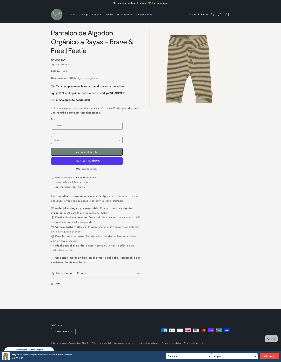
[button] (212, 14)
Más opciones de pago (86, 169)
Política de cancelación (149, 343)
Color (53, 133)
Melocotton (64, 343)
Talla (53, 119)
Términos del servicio (193, 343)
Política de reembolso (171, 343)
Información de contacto (124, 343)
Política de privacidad (101, 343)
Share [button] (57, 283)
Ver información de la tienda (70, 187)
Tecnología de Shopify (79, 343)
